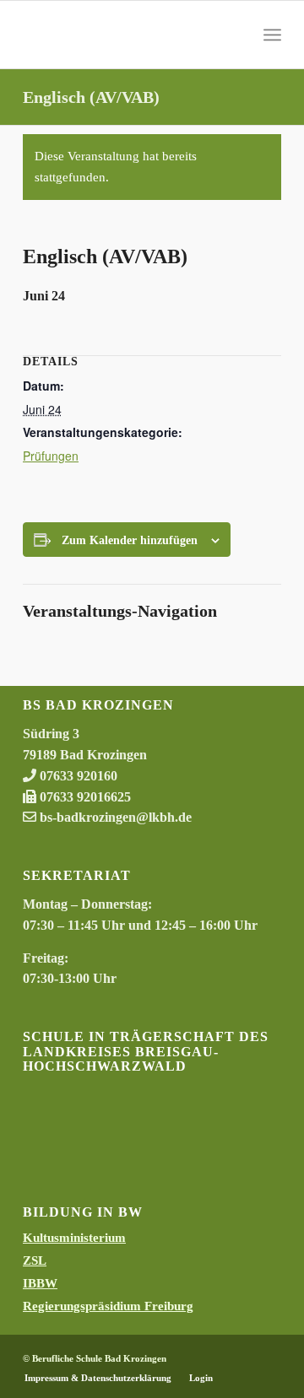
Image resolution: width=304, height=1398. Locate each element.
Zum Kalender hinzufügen (130, 540)
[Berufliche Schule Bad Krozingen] (126, 34)
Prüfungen (51, 455)
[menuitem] (272, 34)
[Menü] (272, 34)
